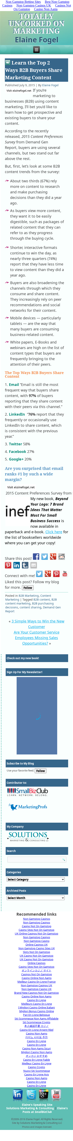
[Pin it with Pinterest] (8, 565)
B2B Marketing (29, 596)
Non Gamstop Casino (36, 941)
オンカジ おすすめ (36, 1056)
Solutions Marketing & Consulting (30, 1108)
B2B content (41, 599)
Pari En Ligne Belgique (36, 1015)
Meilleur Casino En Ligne (36, 1063)
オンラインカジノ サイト (36, 970)
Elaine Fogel (50, 85)
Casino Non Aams (46, 9)
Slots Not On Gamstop (36, 952)
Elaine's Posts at (45, 1110)
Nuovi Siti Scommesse (36, 1071)
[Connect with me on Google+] (48, 573)
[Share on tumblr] (25, 565)
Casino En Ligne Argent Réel (36, 1030)
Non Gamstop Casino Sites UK (36, 948)
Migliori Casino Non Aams (36, 1052)
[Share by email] (33, 565)
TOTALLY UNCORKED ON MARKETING (36, 23)
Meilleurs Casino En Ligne (36, 1004)
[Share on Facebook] (36, 556)
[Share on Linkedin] (16, 565)
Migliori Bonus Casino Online (36, 1011)
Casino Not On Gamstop (36, 926)
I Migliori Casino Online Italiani (36, 1007)
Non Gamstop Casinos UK (33, 5)
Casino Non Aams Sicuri (36, 1048)
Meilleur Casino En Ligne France (36, 981)
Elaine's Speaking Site (37, 1105)
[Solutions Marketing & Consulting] (37, 836)
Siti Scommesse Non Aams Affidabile (36, 1018)
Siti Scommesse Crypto (36, 1022)
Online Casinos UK (37, 944)
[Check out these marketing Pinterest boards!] (56, 573)
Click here (53, 531)
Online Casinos (36, 963)
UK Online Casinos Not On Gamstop (36, 933)
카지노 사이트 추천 (36, 1037)
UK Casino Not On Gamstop (36, 955)
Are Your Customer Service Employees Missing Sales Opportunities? (36, 638)
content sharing (30, 607)
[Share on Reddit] (61, 556)
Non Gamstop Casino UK (36, 989)
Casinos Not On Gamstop (36, 974)
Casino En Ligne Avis (36, 1074)
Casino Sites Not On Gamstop (36, 930)
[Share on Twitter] (44, 556)
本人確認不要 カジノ (36, 1026)
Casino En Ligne (36, 1000)
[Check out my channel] (65, 573)
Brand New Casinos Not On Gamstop (36, 993)
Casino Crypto (36, 1067)
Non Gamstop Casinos (36, 919)
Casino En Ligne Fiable (36, 1060)
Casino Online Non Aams (37, 978)
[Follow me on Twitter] (39, 573)
